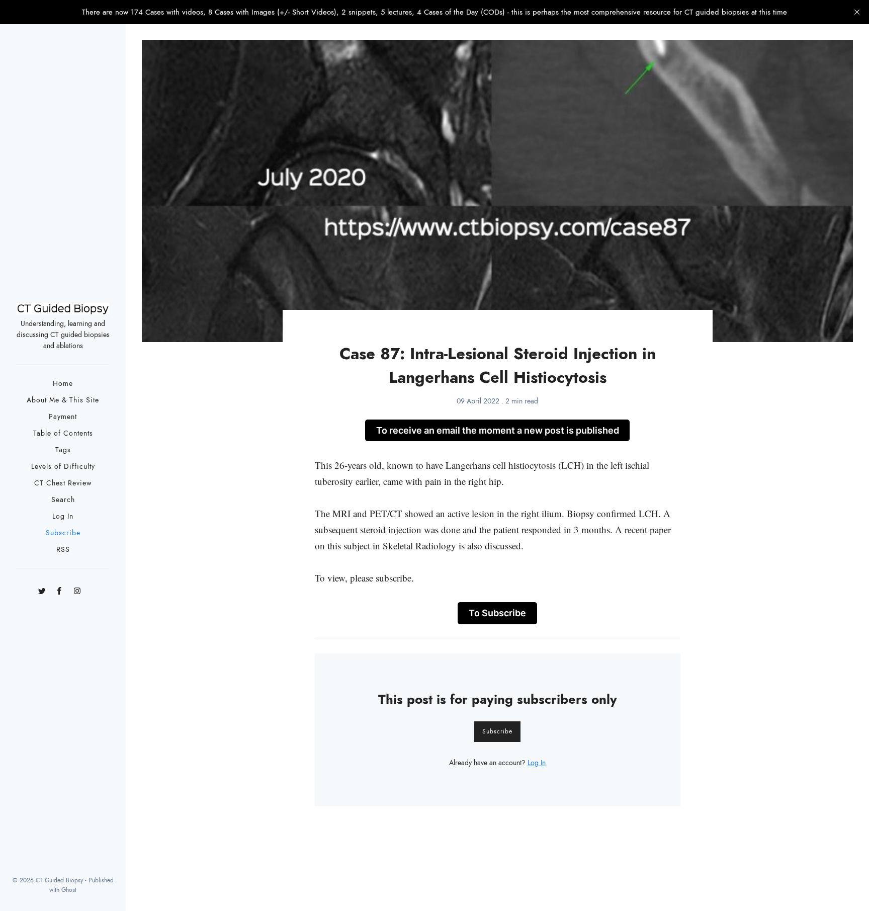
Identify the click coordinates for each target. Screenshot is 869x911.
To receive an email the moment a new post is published (497, 430)
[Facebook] (59, 588)
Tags (63, 450)
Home (63, 383)
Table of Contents (63, 433)
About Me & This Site (63, 400)
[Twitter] (42, 588)
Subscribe (63, 533)
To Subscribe (497, 613)
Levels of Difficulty (63, 466)
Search (63, 500)
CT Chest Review (63, 483)
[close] (857, 12)
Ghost (68, 890)
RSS (63, 549)
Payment (63, 417)
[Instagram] (77, 588)
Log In (62, 516)
